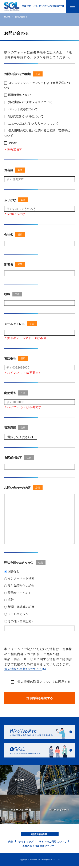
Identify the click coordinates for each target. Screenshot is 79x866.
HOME (7, 17)
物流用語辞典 (39, 834)
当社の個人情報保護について (38, 845)
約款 (10, 841)
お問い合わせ (21, 17)
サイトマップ (26, 841)
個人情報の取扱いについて (23, 669)
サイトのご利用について (52, 841)
